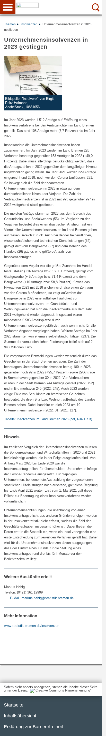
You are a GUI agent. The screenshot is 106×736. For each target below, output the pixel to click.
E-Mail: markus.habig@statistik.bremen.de (42, 598)
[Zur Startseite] (59, 7)
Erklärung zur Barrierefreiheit (33, 726)
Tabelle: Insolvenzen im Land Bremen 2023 (48, 419)
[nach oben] (94, 728)
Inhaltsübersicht (20, 715)
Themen (10, 24)
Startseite (13, 705)
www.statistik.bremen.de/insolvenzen (31, 626)
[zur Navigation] (7, 7)
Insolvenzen (29, 24)
